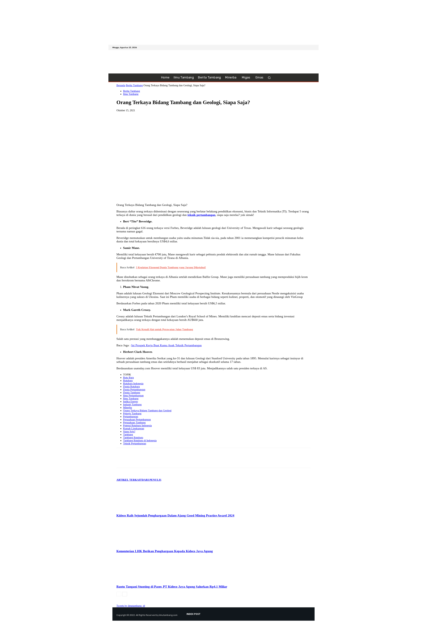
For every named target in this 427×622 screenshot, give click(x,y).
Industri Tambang (132, 404)
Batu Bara (128, 377)
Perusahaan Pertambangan (137, 419)
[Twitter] (313, 47)
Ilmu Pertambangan (133, 395)
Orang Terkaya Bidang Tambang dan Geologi (147, 410)
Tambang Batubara (133, 437)
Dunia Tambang (131, 392)
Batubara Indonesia (133, 383)
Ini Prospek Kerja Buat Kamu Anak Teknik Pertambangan (166, 345)
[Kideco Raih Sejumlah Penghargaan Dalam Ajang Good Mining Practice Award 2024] (134, 509)
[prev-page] (118, 594)
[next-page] (124, 594)
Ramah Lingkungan (133, 428)
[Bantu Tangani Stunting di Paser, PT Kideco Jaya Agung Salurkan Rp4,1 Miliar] (134, 580)
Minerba (127, 407)
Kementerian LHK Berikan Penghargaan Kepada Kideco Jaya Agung (164, 551)
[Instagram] (309, 47)
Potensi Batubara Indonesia (137, 425)
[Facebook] (305, 47)
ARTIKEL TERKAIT (129, 479)
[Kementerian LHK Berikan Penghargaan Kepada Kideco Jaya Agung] (134, 544)
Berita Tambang (134, 85)
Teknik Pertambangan (134, 443)
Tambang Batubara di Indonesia (140, 440)
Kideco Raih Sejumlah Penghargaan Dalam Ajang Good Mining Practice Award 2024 (175, 515)
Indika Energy (130, 401)
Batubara (128, 380)
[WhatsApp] (145, 115)
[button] (269, 77)
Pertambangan (130, 416)
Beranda (120, 85)
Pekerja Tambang (132, 413)
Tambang (128, 434)
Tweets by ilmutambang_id (130, 605)
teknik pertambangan (201, 215)
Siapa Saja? (129, 431)
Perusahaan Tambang (134, 422)
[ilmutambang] (133, 61)
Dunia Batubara (131, 386)
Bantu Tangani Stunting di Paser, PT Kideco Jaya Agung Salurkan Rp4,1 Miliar (171, 586)
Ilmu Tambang (130, 94)
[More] (158, 115)
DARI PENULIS (151, 479)
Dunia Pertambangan (134, 389)
